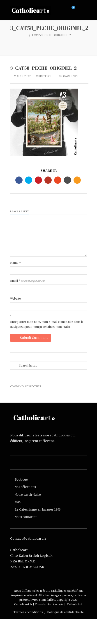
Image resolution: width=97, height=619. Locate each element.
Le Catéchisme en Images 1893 (38, 509)
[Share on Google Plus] (48, 180)
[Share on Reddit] (67, 180)
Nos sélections (25, 487)
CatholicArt (74, 604)
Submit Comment (34, 338)
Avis (18, 502)
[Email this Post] (77, 180)
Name (15, 262)
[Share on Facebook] (19, 180)
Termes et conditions (28, 612)
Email (27, 280)
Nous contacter (26, 517)
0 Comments (68, 76)
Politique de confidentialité (65, 612)
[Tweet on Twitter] (28, 180)
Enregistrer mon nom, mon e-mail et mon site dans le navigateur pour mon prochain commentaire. (46, 324)
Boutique (21, 479)
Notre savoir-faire (28, 495)
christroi (43, 76)
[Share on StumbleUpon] (57, 180)
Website (15, 298)
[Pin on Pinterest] (38, 180)
